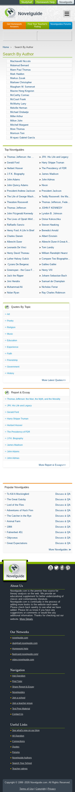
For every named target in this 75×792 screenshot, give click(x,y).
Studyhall (26, 2)
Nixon (45, 185)
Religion (11, 327)
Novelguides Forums (60, 24)
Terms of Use (26, 788)
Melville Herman (18, 107)
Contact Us (17, 714)
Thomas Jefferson (16, 207)
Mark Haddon (17, 74)
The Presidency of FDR (54, 168)
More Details (26, 619)
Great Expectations (17, 543)
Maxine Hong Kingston (22, 91)
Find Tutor (17, 681)
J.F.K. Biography (16, 174)
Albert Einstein (49, 236)
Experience (12, 347)
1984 (9, 526)
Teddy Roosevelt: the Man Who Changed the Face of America (57, 196)
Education (12, 340)
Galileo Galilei (49, 264)
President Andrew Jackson (21, 190)
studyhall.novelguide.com (25, 643)
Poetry (10, 320)
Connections (18, 741)
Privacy (52, 788)
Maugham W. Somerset (22, 86)
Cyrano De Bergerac (18, 264)
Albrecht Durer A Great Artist (57, 241)
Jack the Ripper (15, 275)
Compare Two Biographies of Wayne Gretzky (57, 258)
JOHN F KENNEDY (52, 207)
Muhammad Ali (15, 287)
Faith (9, 353)
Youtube (50, 567)
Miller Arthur (16, 116)
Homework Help (45, 2)
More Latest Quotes (52, 380)
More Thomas (17, 129)
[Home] (22, 12)
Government (13, 366)
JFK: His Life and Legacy (55, 157)
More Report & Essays (51, 465)
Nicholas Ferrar (50, 287)
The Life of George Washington (22, 196)
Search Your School (22, 763)
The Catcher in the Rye (19, 515)
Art (8, 314)
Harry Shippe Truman (53, 162)
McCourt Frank (18, 99)
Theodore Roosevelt (17, 202)
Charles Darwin (15, 236)
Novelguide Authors (22, 757)
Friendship (12, 360)
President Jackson (51, 190)
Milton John (16, 120)
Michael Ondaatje (19, 112)
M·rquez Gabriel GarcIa (22, 137)
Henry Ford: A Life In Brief (20, 230)
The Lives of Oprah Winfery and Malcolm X (22, 219)
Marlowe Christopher (21, 82)
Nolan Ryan (13, 292)
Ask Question (18, 676)
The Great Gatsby (16, 499)
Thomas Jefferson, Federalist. (57, 202)
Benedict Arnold (50, 230)
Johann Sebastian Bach (54, 275)
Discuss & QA (62, 494)
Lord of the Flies (15, 505)
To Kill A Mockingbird (18, 494)
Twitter (56, 567)
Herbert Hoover (15, 168)
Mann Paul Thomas (20, 69)
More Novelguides (58, 549)
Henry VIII (47, 270)
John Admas (48, 179)
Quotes (15, 746)
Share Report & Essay (23, 687)
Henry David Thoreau (18, 253)
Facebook (62, 567)
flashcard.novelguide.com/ (25, 654)
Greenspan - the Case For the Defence (22, 270)
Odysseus (12, 537)
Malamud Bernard (19, 65)
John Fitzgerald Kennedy (20, 213)
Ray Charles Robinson (53, 292)
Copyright (41, 788)
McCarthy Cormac (19, 95)
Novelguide (65, 2)
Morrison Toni (17, 133)
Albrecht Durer (14, 241)
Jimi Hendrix (13, 281)
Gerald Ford (13, 162)
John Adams (13, 179)
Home (6, 47)
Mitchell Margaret (19, 124)
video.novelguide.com (23, 659)
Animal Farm (13, 521)
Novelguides (18, 692)
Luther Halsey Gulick (18, 258)
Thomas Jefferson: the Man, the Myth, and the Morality (22, 157)
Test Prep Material (21, 708)
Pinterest (67, 567)
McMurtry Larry (18, 103)
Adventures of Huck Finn (20, 510)
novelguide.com (20, 637)
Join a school (18, 697)
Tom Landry (48, 247)
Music (10, 334)
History (10, 373)
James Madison (50, 174)
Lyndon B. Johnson (52, 213)
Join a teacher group (22, 703)
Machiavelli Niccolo (20, 61)
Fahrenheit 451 (15, 532)
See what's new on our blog (26, 730)
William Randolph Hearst (55, 253)
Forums (16, 752)
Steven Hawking (50, 224)
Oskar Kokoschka (51, 219)
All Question (18, 736)
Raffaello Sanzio (15, 224)
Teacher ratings (19, 768)
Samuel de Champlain (53, 281)
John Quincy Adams (17, 185)
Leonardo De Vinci (16, 247)
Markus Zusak (17, 78)
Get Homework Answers (14, 25)
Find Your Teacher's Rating (37, 25)
